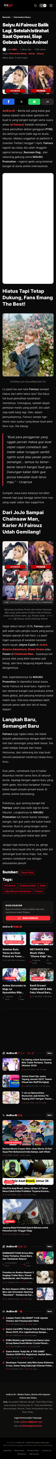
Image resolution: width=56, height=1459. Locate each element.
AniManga (10, 978)
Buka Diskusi (30, 918)
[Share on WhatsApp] (34, 102)
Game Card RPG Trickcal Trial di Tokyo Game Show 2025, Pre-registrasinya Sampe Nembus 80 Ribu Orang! (29, 1332)
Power (38, 891)
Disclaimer (21, 1454)
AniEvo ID (20, 1053)
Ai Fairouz (16, 124)
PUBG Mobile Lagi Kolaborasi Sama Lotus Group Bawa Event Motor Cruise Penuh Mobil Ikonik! (28, 1343)
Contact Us (46, 1450)
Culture (9, 1182)
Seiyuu (40, 53)
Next (49, 1053)
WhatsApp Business (32, 1426)
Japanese (9, 1221)
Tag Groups (34, 1454)
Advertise (7, 1450)
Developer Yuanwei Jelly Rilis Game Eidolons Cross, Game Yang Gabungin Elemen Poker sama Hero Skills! (30, 1365)
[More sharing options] (47, 102)
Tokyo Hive (27, 872)
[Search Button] (35, 5)
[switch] (43, 5)
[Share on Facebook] (8, 102)
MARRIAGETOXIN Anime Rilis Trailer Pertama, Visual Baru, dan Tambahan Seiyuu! (17, 1256)
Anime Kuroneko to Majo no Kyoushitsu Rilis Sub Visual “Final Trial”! (14, 992)
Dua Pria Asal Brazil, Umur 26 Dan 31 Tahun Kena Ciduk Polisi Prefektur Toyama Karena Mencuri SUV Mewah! (25, 1191)
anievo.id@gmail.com (31, 1422)
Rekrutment (19, 1450)
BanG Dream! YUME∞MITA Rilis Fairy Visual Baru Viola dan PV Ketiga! (41, 992)
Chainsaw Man (24, 654)
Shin (14, 49)
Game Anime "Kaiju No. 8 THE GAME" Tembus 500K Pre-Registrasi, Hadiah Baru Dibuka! (28, 1354)
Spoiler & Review (13, 1142)
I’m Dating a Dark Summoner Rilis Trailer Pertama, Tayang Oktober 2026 (37, 1062)
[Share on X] (21, 102)
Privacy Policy (33, 1450)
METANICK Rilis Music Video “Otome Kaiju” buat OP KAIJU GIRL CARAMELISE (41, 956)
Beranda (6, 17)
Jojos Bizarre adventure (17, 891)
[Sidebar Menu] (51, 5)
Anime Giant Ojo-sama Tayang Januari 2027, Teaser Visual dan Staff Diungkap (37, 1079)
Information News (22, 17)
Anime (31, 53)
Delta (43, 885)
